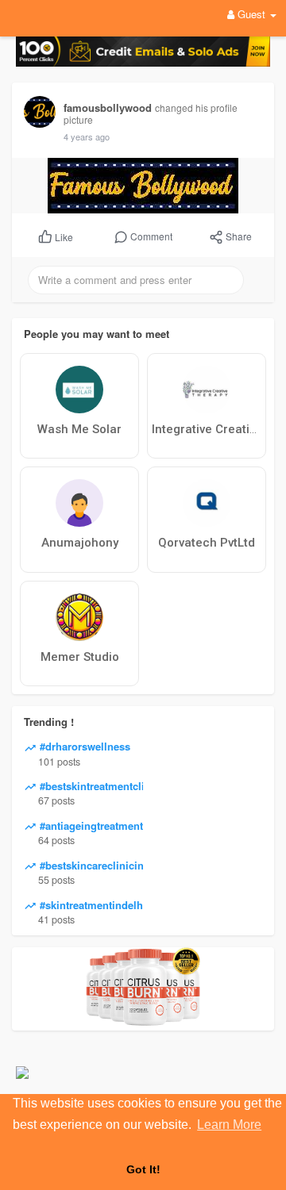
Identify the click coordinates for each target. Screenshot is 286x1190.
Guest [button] (251, 13)
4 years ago (87, 136)
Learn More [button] (229, 1124)
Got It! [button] (143, 1169)
